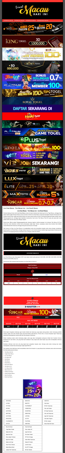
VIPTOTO (8, 423)
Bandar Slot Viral (9, 432)
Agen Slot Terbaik (9, 439)
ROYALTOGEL (8, 418)
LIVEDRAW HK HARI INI (8, 20)
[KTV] (32, 388)
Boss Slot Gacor (9, 426)
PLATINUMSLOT (28, 405)
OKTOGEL (8, 408)
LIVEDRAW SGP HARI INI (19, 20)
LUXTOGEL (27, 416)
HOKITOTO (46, 400)
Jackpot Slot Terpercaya (11, 449)
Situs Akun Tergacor (48, 418)
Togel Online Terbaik (10, 429)
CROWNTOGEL (28, 408)
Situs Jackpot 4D (28, 429)
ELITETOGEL (8, 416)
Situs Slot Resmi (28, 426)
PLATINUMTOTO (9, 421)
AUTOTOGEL (8, 411)
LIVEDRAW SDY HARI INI (31, 20)
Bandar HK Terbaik (29, 442)
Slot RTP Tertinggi (29, 447)
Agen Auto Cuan (9, 434)
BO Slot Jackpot (47, 421)
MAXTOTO (27, 403)
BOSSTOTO (27, 400)
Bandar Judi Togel (9, 442)
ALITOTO (27, 418)
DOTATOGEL (8, 400)
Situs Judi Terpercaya (48, 413)
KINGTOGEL (27, 423)
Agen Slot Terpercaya (48, 416)
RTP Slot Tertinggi (29, 437)
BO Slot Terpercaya (48, 405)
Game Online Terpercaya (30, 439)
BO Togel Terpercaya (48, 411)
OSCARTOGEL (28, 411)
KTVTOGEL (8, 405)
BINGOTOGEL (28, 413)
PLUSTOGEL (27, 421)
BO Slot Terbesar (28, 449)
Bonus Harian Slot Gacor (49, 423)
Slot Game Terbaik (28, 434)
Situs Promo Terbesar (10, 444)
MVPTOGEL (8, 413)
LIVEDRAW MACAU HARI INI (42, 20)
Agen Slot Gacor (28, 432)
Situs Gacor (46, 403)
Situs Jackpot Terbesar (10, 437)
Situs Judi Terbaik (48, 408)
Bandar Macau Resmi (10, 447)
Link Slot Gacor (28, 444)
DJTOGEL (8, 403)
